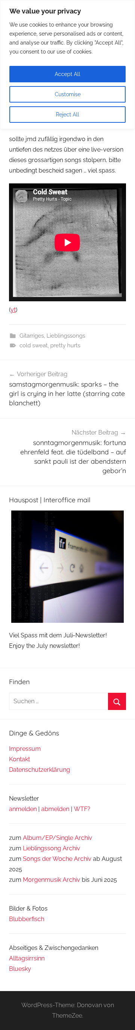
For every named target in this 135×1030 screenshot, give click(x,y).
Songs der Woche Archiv (57, 858)
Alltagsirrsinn (27, 958)
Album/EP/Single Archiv (57, 837)
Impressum (25, 748)
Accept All (67, 74)
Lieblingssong (42, 848)
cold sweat (34, 345)
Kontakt (19, 759)
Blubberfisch (26, 919)
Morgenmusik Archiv (51, 879)
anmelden (23, 809)
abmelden (55, 809)
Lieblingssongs (65, 335)
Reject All (67, 115)
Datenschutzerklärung (39, 769)
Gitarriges (32, 335)
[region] (67, 64)
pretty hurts (65, 345)
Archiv (71, 848)
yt (13, 309)
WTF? (82, 809)
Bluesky (20, 968)
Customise (68, 94)
